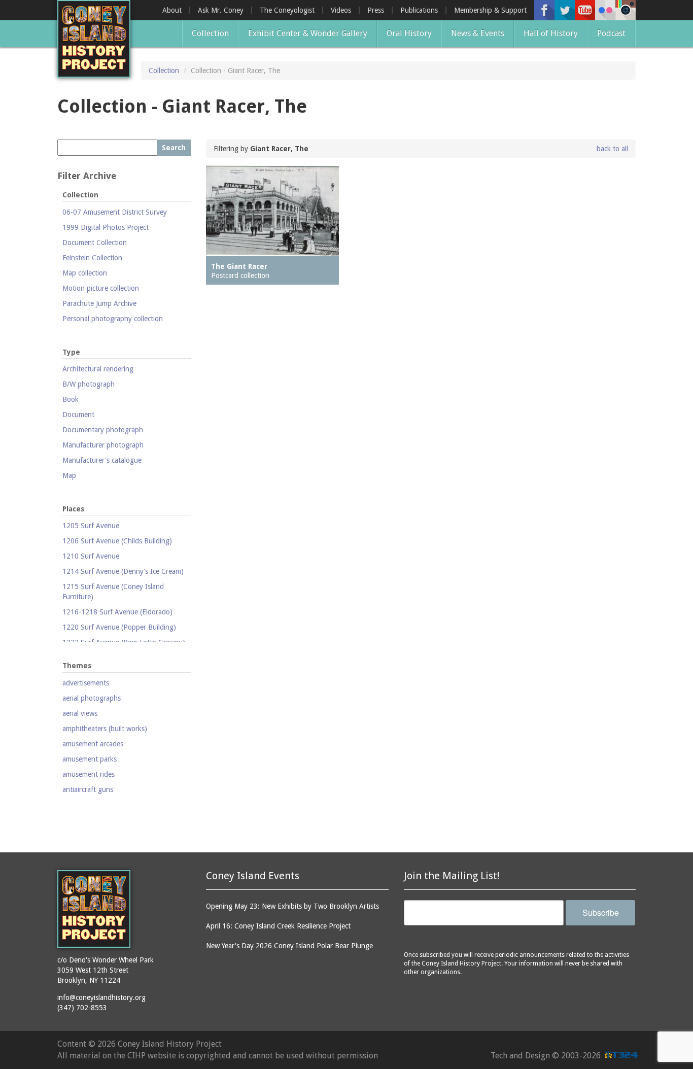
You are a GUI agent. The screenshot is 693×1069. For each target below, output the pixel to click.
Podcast (611, 33)
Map (69, 475)
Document (78, 414)
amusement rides (88, 774)
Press (375, 10)
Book (70, 399)
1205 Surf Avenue (90, 526)
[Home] (93, 39)
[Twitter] (565, 10)
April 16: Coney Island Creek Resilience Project (278, 926)
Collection (210, 33)
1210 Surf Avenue (90, 556)
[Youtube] (585, 10)
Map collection (84, 273)
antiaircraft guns (87, 789)
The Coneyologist (287, 10)
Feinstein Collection (92, 258)
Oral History (409, 33)
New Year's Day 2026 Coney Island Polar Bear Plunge (289, 946)
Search (174, 148)
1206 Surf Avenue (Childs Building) (117, 541)
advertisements (85, 683)
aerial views (79, 713)
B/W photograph (88, 384)
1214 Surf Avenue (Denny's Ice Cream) (123, 571)
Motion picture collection (100, 288)
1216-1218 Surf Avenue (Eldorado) (117, 612)
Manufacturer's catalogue (102, 460)
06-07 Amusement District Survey (114, 212)
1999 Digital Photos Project (105, 227)
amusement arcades (92, 744)
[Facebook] (544, 10)
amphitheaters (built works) (104, 729)
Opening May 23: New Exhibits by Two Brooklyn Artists (292, 906)
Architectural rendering (97, 369)
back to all (612, 149)
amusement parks (89, 759)
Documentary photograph (102, 430)
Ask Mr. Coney (221, 10)
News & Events (477, 33)
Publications (419, 10)
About (172, 10)
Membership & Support (490, 10)
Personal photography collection (112, 319)
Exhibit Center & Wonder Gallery (307, 33)
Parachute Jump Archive (99, 303)
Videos (341, 10)
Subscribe (600, 912)
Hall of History (551, 33)
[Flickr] (605, 10)
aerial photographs (91, 698)
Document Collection (94, 242)
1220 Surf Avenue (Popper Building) (119, 627)
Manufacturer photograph (103, 445)
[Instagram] (625, 10)
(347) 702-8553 (82, 1008)
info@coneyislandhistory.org (101, 997)
